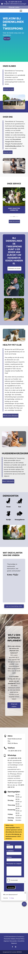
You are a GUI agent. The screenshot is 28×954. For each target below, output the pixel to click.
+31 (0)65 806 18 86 (14, 758)
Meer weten (7, 38)
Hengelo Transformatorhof (13, 144)
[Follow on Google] (15, 947)
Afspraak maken (8, 152)
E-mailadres (10, 851)
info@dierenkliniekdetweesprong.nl (15, 4)
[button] (4, 199)
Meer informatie (8, 481)
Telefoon (9, 857)
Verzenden (11, 887)
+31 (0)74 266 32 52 (15, 2)
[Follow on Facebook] (12, 947)
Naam (9, 844)
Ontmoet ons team (8, 89)
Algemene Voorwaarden (10, 941)
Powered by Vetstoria (9, 939)
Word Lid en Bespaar (10, 415)
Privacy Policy (20, 939)
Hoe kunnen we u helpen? (14, 864)
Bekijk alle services (14, 221)
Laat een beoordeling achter (14, 606)
